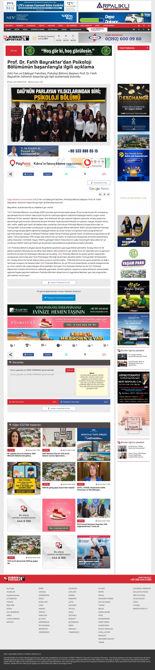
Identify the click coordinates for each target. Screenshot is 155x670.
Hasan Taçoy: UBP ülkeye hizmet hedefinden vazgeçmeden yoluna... (137, 455)
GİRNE (41, 588)
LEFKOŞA (42, 592)
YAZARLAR (19, 26)
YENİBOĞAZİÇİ (74, 632)
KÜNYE (135, 602)
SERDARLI (72, 629)
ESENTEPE (72, 598)
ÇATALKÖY (72, 592)
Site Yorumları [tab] (18, 402)
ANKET (97, 26)
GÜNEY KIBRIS (103, 622)
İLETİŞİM (136, 605)
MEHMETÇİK (43, 629)
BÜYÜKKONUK (44, 625)
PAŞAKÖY (72, 619)
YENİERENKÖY (44, 632)
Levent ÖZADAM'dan (97, 29)
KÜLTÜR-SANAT (53, 29)
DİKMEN (72, 595)
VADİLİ (71, 612)
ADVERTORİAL (103, 625)
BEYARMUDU (74, 622)
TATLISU (72, 608)
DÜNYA (60, 26)
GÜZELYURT (43, 602)
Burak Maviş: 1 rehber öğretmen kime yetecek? (136, 447)
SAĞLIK (25, 29)
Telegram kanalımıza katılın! (60, 297)
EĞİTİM (17, 29)
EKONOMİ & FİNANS (37, 29)
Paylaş (48, 174)
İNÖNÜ (71, 625)
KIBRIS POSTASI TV (140, 608)
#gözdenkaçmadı (75, 29)
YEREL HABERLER (86, 26)
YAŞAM (101, 642)
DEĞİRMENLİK (44, 622)
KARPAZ (42, 608)
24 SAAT (8, 29)
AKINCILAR (43, 615)
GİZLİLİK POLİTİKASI (140, 592)
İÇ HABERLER (31, 26)
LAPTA (71, 602)
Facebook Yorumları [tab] (71, 402)
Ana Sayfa (10, 588)
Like (29, 174)
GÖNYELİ (42, 612)
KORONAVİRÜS (104, 619)
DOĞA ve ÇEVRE (104, 632)
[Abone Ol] (99, 188)
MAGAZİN (102, 635)
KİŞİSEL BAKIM (104, 612)
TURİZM (63, 29)
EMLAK (101, 608)
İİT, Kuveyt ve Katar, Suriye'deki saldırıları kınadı (137, 355)
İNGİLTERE (51, 26)
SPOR (100, 615)
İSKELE (41, 598)
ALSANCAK (73, 588)
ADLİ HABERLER (71, 26)
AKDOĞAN (72, 605)
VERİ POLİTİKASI (139, 595)
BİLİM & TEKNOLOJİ (105, 629)
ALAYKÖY (42, 619)
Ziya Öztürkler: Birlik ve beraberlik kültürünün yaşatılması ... (136, 363)
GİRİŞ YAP (70, 370)
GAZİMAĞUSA (44, 595)
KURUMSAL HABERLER (142, 588)
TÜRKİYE (41, 26)
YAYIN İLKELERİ (139, 598)
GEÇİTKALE (73, 615)
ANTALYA (10, 622)
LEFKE (41, 605)
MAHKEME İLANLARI (106, 639)
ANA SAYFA (9, 26)
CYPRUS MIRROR (108, 26)
